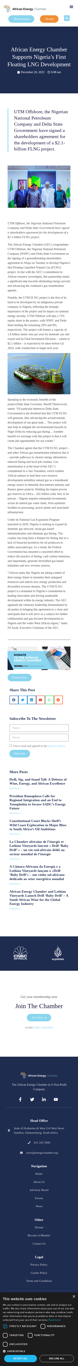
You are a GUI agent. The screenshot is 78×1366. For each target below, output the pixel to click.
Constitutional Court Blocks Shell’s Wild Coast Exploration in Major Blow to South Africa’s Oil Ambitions (38, 825)
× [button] (73, 1296)
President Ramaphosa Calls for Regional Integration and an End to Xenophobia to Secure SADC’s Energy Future (37, 802)
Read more (55, 1320)
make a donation (43, 1027)
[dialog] (39, 1329)
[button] (71, 7)
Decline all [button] (56, 1358)
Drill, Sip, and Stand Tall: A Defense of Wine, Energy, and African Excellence (38, 782)
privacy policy (56, 745)
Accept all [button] (20, 1358)
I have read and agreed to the (39, 745)
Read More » (15, 788)
